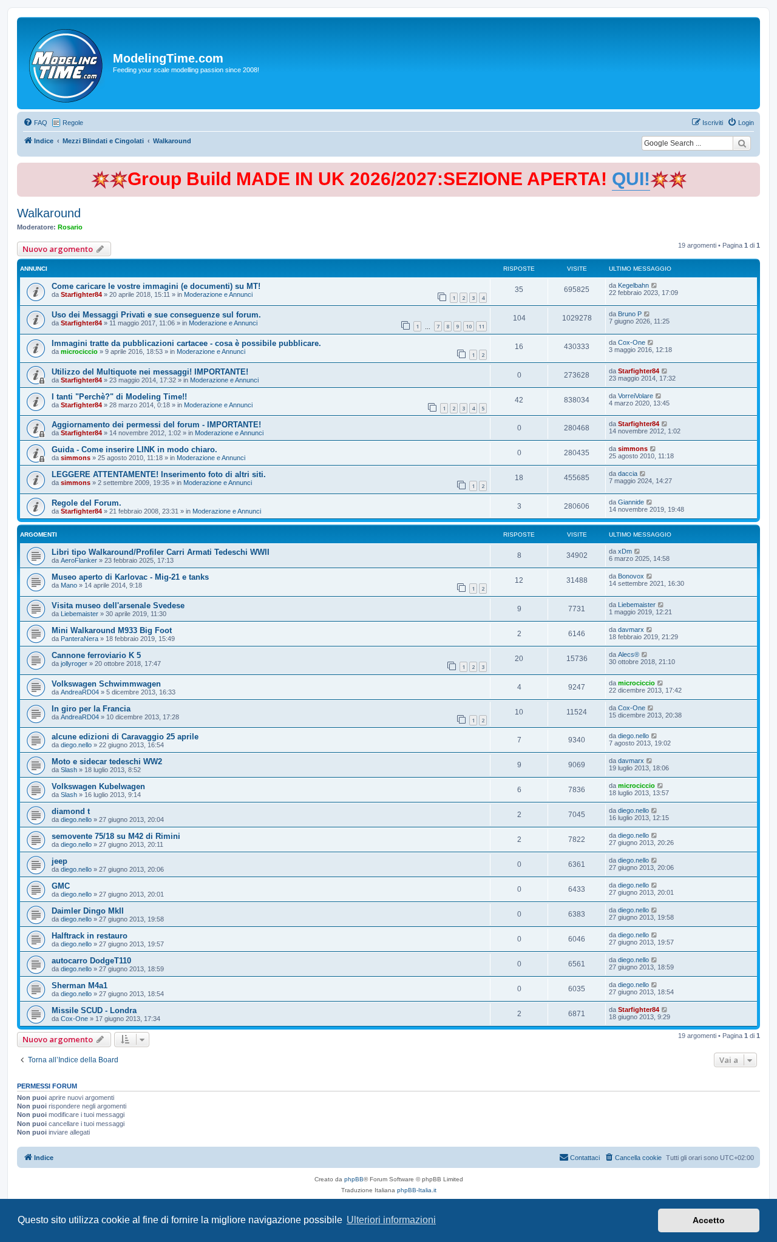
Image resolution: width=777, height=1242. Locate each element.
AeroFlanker (79, 560)
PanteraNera (79, 638)
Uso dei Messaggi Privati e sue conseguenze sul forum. (156, 314)
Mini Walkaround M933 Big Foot (112, 630)
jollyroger (74, 663)
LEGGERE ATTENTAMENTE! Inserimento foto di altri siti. (159, 474)
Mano (69, 585)
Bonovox (631, 576)
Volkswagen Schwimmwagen (106, 683)
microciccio (79, 351)
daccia (627, 473)
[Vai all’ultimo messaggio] (655, 285)
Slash (69, 769)
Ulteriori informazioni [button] (391, 1220)
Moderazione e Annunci (218, 294)
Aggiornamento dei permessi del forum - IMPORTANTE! (156, 424)
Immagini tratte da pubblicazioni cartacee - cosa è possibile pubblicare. (186, 343)
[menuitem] (35, 122)
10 (469, 326)
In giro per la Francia (91, 708)
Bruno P (630, 313)
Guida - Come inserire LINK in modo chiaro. (134, 449)
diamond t (71, 811)
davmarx (631, 629)
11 (481, 326)
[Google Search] (742, 143)
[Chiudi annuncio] (752, 169)
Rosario (70, 227)
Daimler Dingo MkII (88, 910)
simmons (75, 457)
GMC (61, 886)
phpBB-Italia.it (416, 1190)
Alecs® (628, 654)
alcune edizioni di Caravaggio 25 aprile (125, 736)
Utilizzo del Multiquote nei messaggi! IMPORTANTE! (150, 371)
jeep (59, 861)
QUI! (631, 179)
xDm (625, 551)
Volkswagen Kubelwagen (98, 786)
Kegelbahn (633, 285)
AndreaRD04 (80, 692)
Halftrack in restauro (89, 935)
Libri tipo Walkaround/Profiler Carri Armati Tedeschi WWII (161, 552)
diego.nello (76, 744)
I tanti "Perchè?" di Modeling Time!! (119, 396)
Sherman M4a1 (79, 985)
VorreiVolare (635, 395)
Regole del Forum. (86, 502)
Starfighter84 (81, 294)
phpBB (354, 1179)
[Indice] (66, 63)
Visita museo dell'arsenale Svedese (118, 605)
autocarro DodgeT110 (91, 960)
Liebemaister (79, 613)
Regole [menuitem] (73, 122)
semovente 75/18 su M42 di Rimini (116, 836)
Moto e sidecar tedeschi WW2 (107, 761)
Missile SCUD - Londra (94, 1010)
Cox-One (631, 342)
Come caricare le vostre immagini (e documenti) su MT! (156, 286)
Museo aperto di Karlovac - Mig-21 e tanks (130, 577)
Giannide (631, 502)
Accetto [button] (709, 1220)
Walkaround (49, 213)
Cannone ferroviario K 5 (96, 655)
